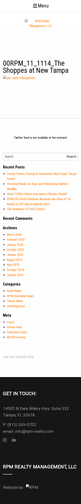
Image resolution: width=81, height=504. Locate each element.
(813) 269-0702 (21, 424)
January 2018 (15, 275)
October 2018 (15, 270)
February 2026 (16, 239)
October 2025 (15, 250)
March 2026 (14, 235)
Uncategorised (16, 306)
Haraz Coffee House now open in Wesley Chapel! (37, 194)
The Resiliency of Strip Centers (26, 209)
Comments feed (17, 332)
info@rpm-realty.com (34, 431)
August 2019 (14, 260)
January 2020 (15, 255)
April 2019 (13, 265)
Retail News (14, 291)
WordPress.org (16, 337)
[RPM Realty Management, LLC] (40, 23)
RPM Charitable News (20, 296)
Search (71, 156)
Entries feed (14, 327)
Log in (10, 322)
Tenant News (15, 301)
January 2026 (15, 245)
